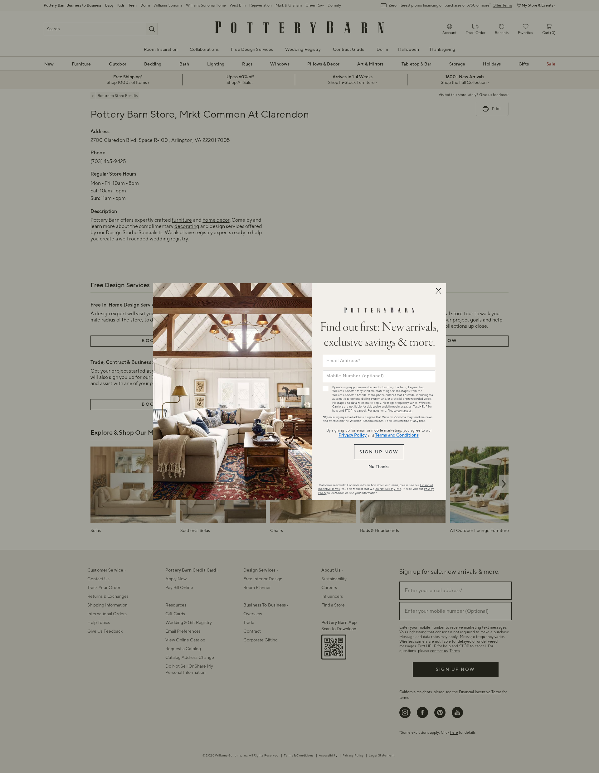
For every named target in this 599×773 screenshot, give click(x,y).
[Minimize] (438, 291)
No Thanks (378, 467)
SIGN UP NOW (378, 452)
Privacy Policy (352, 435)
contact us (404, 411)
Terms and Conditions (397, 435)
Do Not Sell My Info (388, 489)
